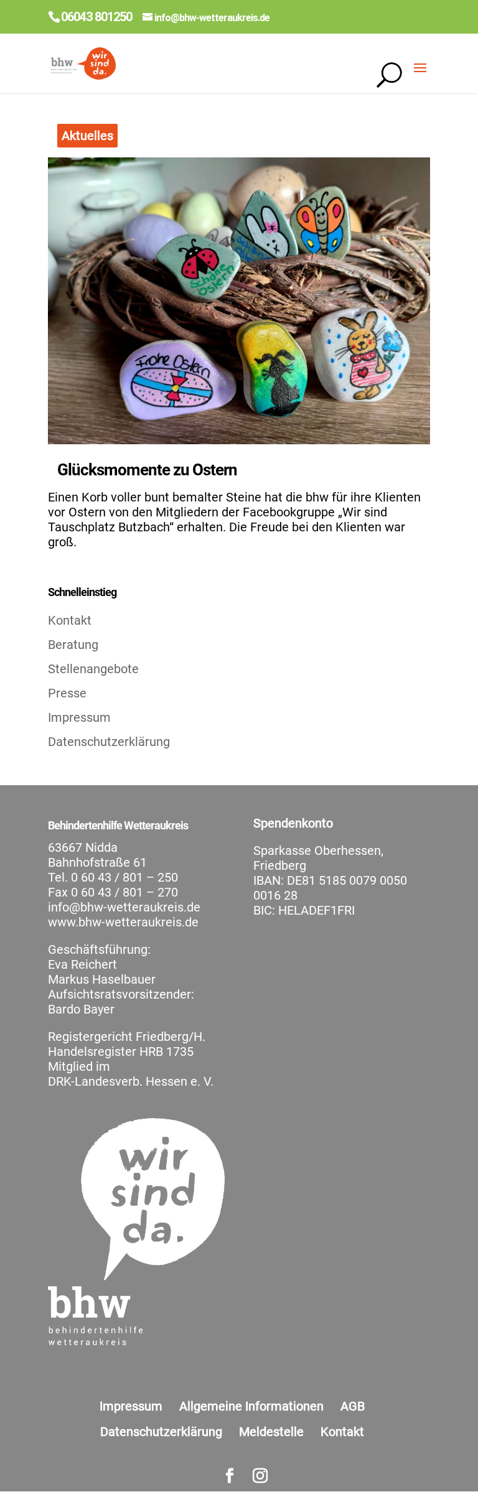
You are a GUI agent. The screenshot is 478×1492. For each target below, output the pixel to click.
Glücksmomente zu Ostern (147, 469)
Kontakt (69, 620)
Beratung (73, 644)
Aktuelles (87, 135)
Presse (67, 693)
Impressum (79, 717)
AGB (352, 1406)
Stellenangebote (93, 668)
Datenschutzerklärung (109, 741)
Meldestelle (271, 1431)
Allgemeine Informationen (251, 1406)
